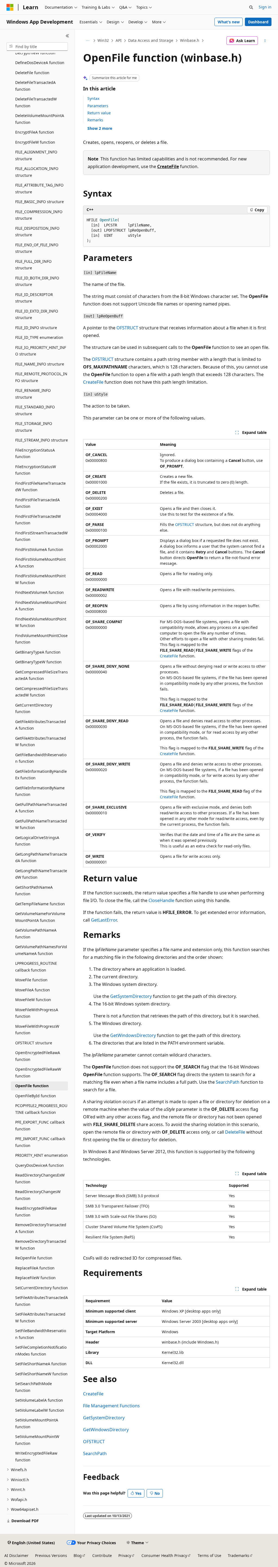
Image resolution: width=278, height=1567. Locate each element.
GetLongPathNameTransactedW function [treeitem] (41, 874)
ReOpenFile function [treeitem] (33, 1257)
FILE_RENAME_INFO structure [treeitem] (33, 394)
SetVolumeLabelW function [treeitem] (39, 1410)
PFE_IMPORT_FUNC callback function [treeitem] (40, 1142)
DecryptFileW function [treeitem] (35, 52)
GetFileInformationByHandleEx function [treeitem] (41, 775)
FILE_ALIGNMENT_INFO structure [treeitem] (36, 155)
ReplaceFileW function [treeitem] (35, 1277)
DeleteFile (235, 1132)
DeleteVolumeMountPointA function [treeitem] (39, 119)
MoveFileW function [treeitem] (33, 999)
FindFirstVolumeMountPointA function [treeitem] (40, 563)
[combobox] (37, 46)
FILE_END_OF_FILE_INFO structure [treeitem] (36, 248)
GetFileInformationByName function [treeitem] (40, 791)
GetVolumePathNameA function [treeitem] (35, 933)
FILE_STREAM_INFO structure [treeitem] (41, 440)
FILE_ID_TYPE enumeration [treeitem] (39, 337)
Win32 (103, 40)
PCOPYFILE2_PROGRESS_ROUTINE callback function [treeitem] (41, 1109)
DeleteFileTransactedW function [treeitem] (36, 102)
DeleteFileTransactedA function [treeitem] (35, 86)
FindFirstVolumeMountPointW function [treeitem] (40, 579)
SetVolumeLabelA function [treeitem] (39, 1400)
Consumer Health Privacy (164, 1555)
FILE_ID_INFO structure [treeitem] (36, 327)
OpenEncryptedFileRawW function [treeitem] (38, 1073)
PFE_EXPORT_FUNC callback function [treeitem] (40, 1125)
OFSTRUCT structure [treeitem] (33, 1042)
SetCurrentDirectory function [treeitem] (41, 1287)
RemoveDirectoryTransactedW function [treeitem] (40, 1245)
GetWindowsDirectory (133, 1035)
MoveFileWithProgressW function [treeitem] (37, 1030)
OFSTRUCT (127, 328)
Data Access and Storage (150, 40)
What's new (229, 21)
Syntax (93, 98)
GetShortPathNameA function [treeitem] (34, 891)
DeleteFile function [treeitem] (32, 72)
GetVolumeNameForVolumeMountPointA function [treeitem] (40, 917)
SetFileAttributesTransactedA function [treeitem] (41, 1301)
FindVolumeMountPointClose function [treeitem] (41, 639)
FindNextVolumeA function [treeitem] (39, 592)
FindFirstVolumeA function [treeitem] (39, 549)
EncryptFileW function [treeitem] (35, 142)
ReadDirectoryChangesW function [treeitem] (38, 1195)
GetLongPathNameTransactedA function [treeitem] (41, 857)
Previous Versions (51, 1555)
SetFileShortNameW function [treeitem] (41, 1373)
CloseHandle (161, 900)
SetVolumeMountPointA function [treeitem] (36, 1423)
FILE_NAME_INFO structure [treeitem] (39, 364)
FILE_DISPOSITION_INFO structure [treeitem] (37, 232)
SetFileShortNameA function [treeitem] (41, 1363)
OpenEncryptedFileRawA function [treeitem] (37, 1056)
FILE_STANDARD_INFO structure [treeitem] (35, 410)
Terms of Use (209, 1555)
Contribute (102, 1555)
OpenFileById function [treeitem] (35, 1095)
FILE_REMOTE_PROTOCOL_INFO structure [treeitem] (41, 377)
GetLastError (104, 920)
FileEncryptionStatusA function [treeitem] (35, 453)
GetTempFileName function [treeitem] (40, 903)
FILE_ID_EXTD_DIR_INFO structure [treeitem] (36, 314)
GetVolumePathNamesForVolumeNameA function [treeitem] (41, 950)
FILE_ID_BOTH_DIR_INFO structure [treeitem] (37, 281)
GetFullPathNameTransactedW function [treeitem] (41, 824)
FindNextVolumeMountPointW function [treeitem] (40, 622)
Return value (99, 112)
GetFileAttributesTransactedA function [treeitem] (40, 725)
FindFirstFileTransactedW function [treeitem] (38, 520)
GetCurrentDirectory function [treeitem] (33, 708)
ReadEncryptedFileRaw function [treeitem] (36, 1212)
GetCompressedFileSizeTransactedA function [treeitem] (41, 675)
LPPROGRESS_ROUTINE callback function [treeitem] (36, 967)
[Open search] (251, 7)
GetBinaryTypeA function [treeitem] (38, 652)
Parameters (97, 105)
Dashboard (258, 21)
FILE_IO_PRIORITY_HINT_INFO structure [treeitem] (40, 351)
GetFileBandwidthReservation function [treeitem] (41, 758)
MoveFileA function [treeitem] (32, 989)
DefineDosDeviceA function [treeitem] (39, 62)
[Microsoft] (10, 7)
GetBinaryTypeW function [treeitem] (38, 661)
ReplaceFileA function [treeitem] (35, 1267)
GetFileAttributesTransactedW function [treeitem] (40, 742)
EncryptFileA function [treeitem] (34, 132)
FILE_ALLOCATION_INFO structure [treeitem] (36, 172)
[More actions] (265, 40)
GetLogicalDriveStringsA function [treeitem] (37, 841)
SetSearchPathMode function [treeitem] (33, 1387)
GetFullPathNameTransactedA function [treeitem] (41, 808)
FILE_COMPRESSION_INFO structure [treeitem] (38, 215)
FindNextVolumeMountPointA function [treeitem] (40, 606)
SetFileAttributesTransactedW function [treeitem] (40, 1317)
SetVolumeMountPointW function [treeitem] (37, 1440)
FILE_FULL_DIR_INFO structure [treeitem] (33, 265)
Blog (78, 1555)
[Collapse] (67, 35)
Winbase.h (189, 40)
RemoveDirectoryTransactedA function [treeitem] (40, 1228)
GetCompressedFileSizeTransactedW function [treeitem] (41, 692)
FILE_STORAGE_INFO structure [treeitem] (33, 427)
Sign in (265, 7)
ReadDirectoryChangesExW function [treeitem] (40, 1178)
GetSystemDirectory (131, 996)
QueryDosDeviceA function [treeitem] (39, 1165)
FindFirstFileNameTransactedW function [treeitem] (40, 487)
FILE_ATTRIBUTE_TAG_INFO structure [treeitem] (39, 188)
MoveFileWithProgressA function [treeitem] (36, 1013)
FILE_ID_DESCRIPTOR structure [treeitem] (34, 298)
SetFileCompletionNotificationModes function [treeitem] (41, 1351)
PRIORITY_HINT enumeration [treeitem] (41, 1155)
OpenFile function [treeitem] (32, 1085)
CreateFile (168, 166)
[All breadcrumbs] (88, 40)
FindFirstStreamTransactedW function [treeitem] (41, 536)
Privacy (124, 1555)
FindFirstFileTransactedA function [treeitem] (37, 503)
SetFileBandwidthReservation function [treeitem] (40, 1334)
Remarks (95, 119)
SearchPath (227, 1082)
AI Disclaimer (16, 1555)
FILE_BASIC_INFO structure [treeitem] (39, 201)
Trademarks (238, 1555)
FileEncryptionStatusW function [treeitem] (35, 470)
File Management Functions (111, 1406)
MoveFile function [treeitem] (31, 979)
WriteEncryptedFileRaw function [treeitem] (36, 1456)
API (119, 40)
